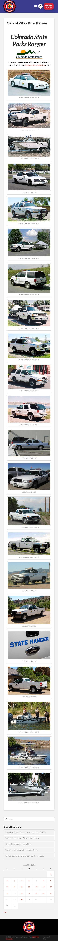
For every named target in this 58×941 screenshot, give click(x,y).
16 (7, 893)
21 (43, 893)
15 (51, 887)
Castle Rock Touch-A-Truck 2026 (18, 844)
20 (36, 893)
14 (43, 887)
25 (22, 899)
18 (22, 893)
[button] (35, 6)
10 (14, 887)
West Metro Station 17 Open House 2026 (22, 838)
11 (22, 887)
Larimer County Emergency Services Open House (24, 856)
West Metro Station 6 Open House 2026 (21, 850)
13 (36, 887)
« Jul (5, 912)
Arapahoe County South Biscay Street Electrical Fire (25, 832)
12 (29, 887)
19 (29, 893)
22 (51, 893)
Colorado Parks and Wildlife (35, 65)
